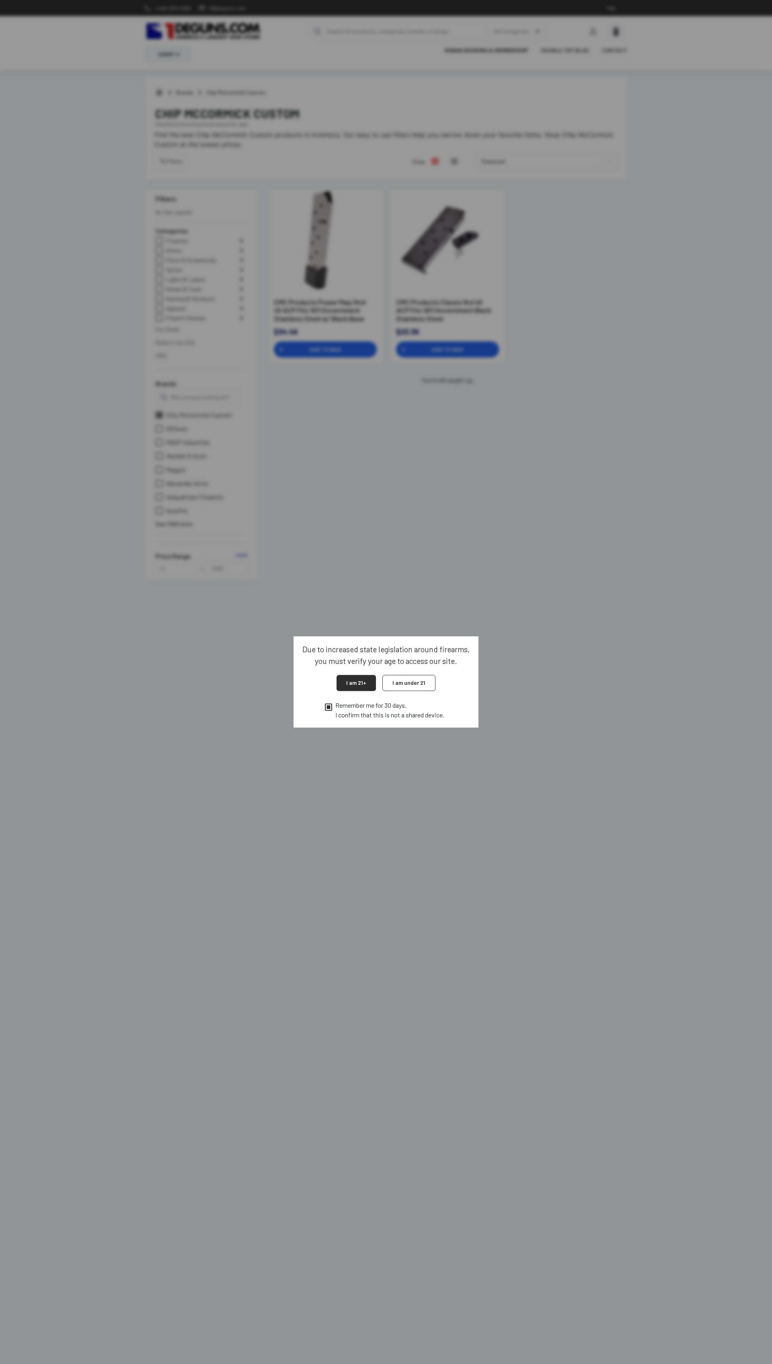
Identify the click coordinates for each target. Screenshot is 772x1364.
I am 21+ (356, 682)
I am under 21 (408, 682)
